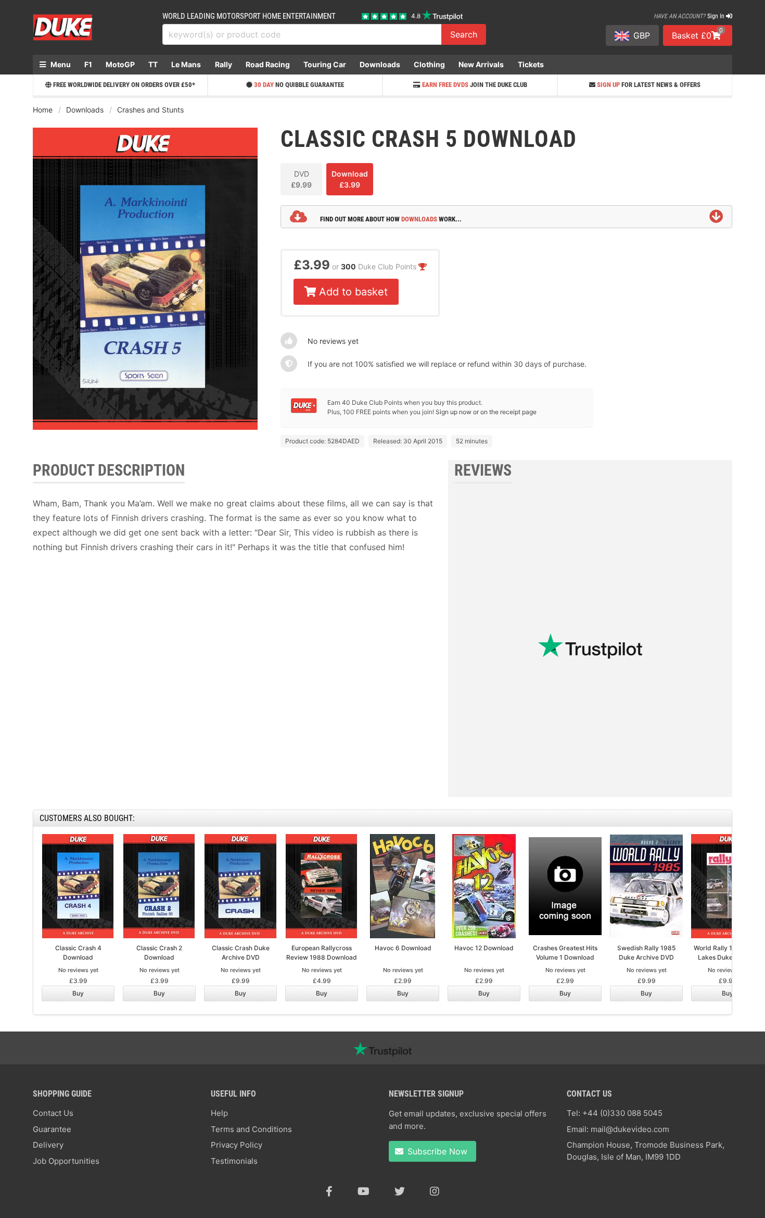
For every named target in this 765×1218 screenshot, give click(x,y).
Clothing (429, 64)
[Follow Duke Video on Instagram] (434, 1191)
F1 (88, 64)
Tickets (531, 64)
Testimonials (234, 1161)
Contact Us (53, 1113)
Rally (223, 64)
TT (153, 64)
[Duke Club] (304, 411)
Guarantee (52, 1129)
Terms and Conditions (251, 1129)
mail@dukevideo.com (630, 1129)
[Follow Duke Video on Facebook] (329, 1191)
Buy (78, 993)
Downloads (380, 64)
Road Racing (268, 64)
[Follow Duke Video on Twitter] (399, 1191)
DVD (301, 179)
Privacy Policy (236, 1145)
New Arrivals (481, 64)
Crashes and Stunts (150, 109)
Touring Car (324, 64)
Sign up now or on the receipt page (486, 412)
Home (43, 109)
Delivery (48, 1145)
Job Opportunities (66, 1161)
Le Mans (186, 64)
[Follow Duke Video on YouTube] (363, 1191)
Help (219, 1113)
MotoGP (120, 64)
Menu (60, 64)
